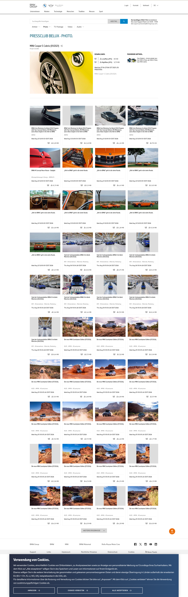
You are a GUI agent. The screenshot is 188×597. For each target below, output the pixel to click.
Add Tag (114, 21)
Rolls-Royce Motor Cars (111, 544)
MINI (66, 544)
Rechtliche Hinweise (89, 552)
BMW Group (34, 544)
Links (49, 552)
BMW (52, 544)
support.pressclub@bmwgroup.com (145, 24)
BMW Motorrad (85, 544)
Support (33, 552)
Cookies (131, 552)
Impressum (66, 552)
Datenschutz (112, 552)
